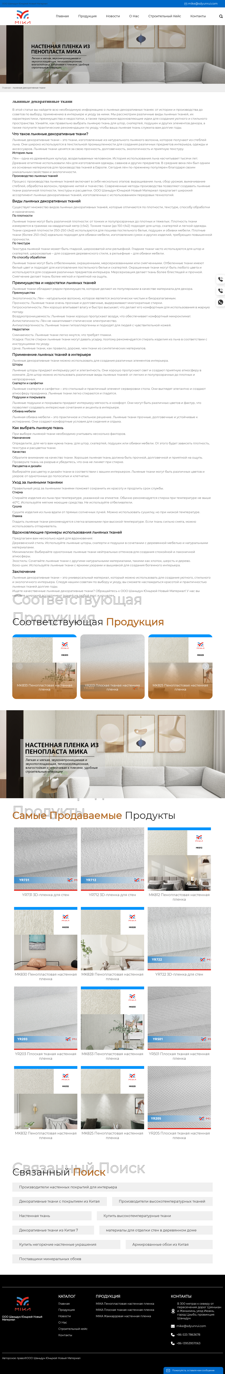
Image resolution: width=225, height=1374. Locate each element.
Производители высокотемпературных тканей (162, 1201)
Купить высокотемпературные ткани (137, 1216)
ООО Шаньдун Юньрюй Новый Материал (126, 190)
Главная (6, 87)
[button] (205, 666)
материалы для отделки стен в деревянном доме (151, 1230)
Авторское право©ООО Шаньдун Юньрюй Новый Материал (41, 1358)
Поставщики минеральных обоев (50, 1259)
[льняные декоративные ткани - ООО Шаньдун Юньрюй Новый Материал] (22, 16)
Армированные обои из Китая (160, 1244)
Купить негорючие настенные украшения (57, 1244)
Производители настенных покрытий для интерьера (68, 1187)
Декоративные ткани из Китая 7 (48, 1230)
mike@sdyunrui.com (203, 3)
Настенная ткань (34, 1216)
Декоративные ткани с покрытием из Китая (59, 1201)
